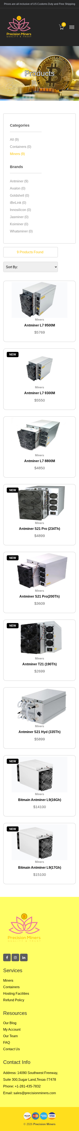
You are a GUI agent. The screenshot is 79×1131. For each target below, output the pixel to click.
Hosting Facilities (16, 993)
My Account (11, 1029)
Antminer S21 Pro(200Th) (39, 596)
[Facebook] (7, 957)
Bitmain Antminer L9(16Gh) (39, 800)
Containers (20, 147)
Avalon (17, 188)
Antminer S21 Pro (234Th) (39, 528)
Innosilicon (20, 210)
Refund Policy (13, 1000)
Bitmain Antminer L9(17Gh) (39, 867)
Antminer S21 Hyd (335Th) (39, 732)
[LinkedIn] (24, 957)
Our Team (10, 1036)
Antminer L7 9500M (39, 325)
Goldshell (19, 195)
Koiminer (19, 224)
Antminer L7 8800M (39, 461)
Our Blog (9, 1023)
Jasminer (19, 217)
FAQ (6, 1042)
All (14, 139)
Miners (17, 154)
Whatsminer (21, 231)
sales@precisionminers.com (34, 1093)
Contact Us (11, 1049)
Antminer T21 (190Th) (39, 664)
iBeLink (18, 202)
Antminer (19, 181)
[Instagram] (15, 957)
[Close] (72, 1122)
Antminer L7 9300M (39, 393)
